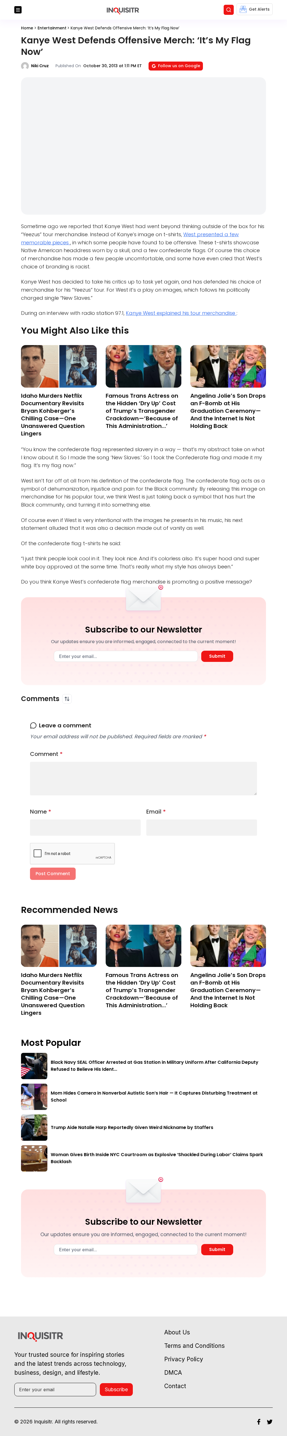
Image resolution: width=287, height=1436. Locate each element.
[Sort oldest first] (67, 699)
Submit (217, 656)
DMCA (173, 1372)
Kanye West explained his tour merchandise (181, 313)
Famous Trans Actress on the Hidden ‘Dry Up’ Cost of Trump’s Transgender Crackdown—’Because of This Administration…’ (142, 411)
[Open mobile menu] (18, 9)
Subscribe (116, 1389)
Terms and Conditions (194, 1345)
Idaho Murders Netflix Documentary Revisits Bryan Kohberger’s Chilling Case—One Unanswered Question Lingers (53, 414)
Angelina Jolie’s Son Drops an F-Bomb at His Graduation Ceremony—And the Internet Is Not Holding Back (228, 411)
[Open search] (229, 10)
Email (156, 812)
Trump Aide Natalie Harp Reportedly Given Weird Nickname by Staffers (132, 1127)
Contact (175, 1386)
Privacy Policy (183, 1359)
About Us (177, 1332)
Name (40, 812)
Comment (46, 754)
